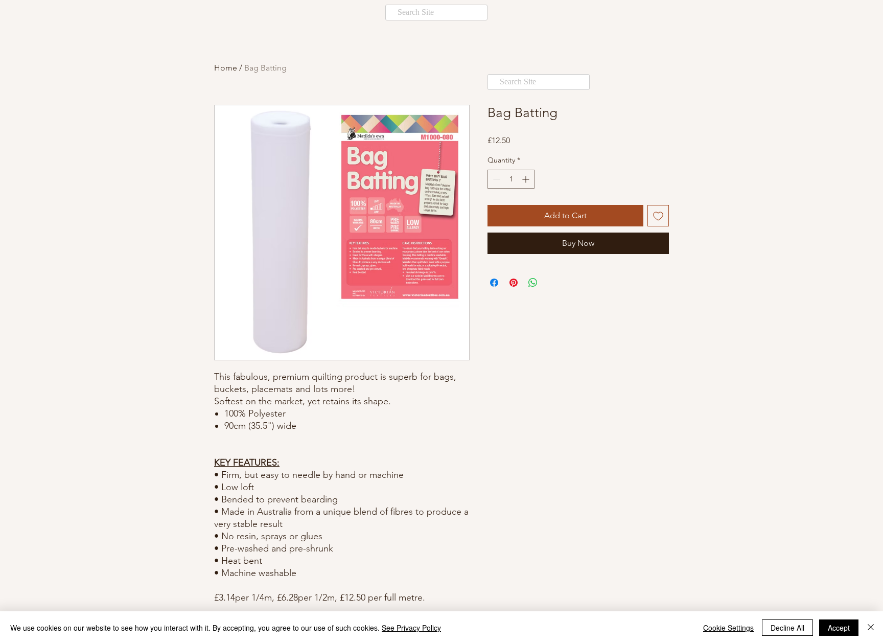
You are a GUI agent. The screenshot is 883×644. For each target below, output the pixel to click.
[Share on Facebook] (494, 283)
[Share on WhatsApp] (533, 283)
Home (225, 68)
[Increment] (526, 179)
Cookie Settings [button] (728, 628)
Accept (839, 628)
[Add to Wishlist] (658, 215)
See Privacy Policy (411, 628)
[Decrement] (495, 179)
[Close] (871, 627)
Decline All (787, 628)
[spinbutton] (511, 179)
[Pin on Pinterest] (513, 283)
